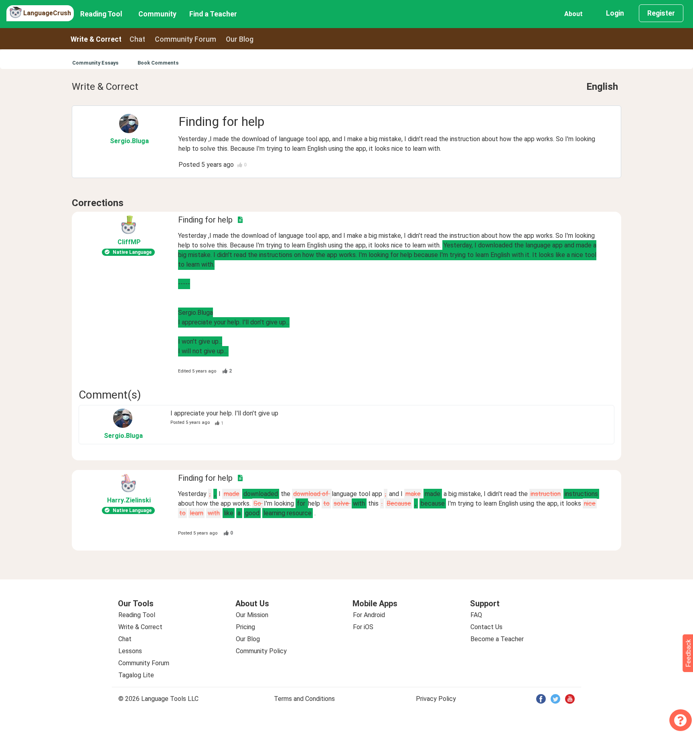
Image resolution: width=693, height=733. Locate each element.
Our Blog (248, 639)
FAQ (476, 615)
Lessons (130, 651)
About (573, 14)
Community (157, 14)
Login (615, 13)
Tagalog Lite (136, 675)
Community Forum (143, 663)
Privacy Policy (436, 699)
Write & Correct (96, 39)
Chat (137, 39)
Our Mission (252, 615)
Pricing (245, 627)
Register (661, 13)
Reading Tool (101, 14)
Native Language (132, 252)
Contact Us (486, 627)
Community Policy (261, 651)
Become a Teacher (497, 639)
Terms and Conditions (304, 699)
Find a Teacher (213, 14)
